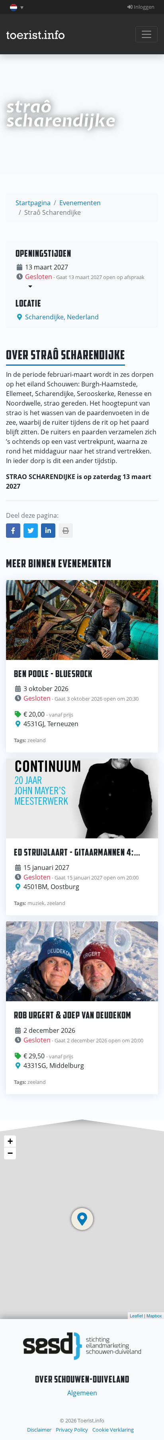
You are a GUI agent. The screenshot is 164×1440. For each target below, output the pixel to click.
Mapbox (154, 1315)
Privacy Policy (72, 1429)
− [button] (10, 1153)
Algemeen (82, 1393)
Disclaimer (39, 1429)
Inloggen (143, 6)
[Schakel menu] (146, 34)
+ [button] (10, 1141)
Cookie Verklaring (113, 1429)
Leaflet (136, 1315)
